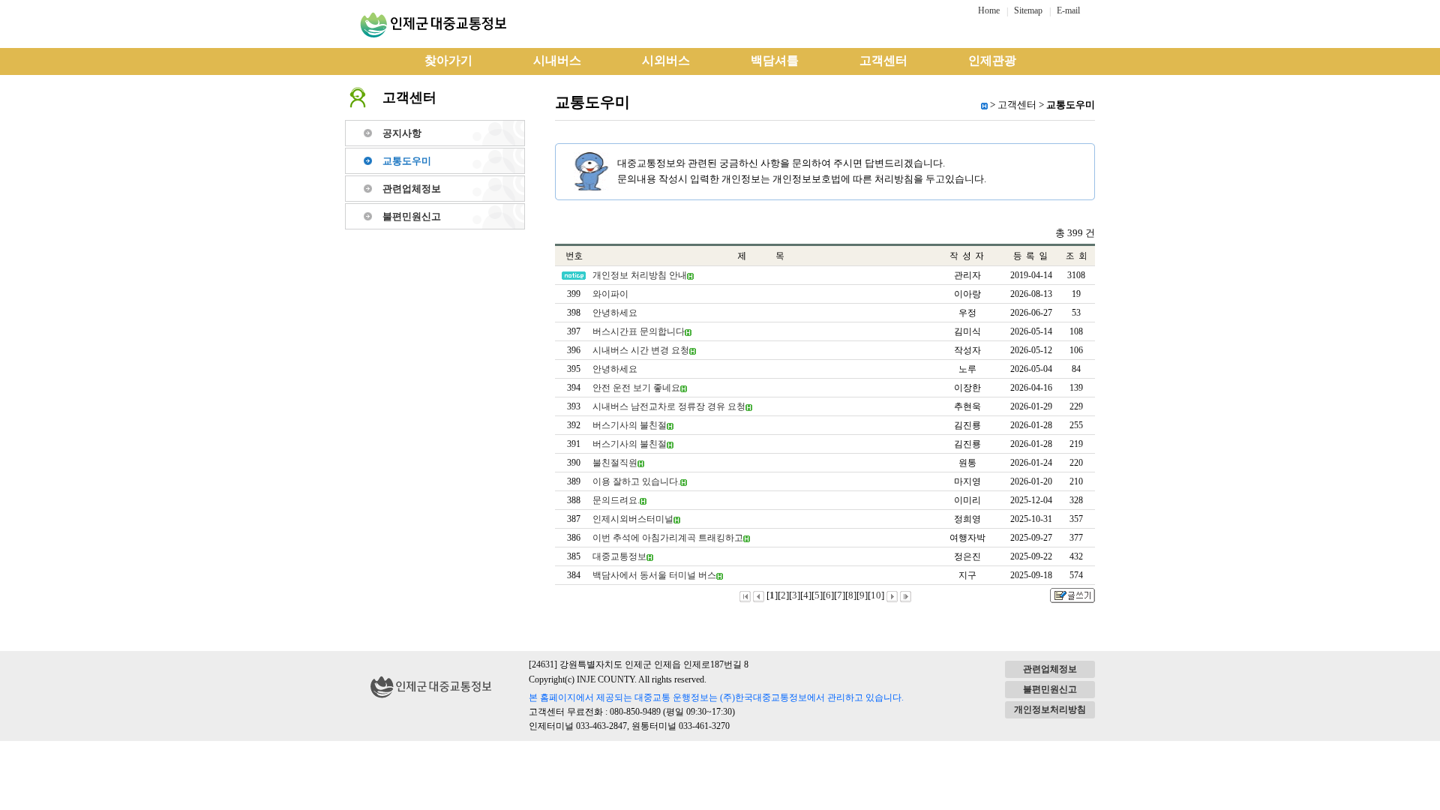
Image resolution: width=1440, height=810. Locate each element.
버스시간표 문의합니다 (638, 331)
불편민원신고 (411, 216)
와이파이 (610, 294)
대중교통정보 (619, 556)
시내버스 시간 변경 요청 (640, 350)
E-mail (1068, 10)
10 (876, 595)
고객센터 (884, 60)
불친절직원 (615, 463)
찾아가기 (448, 60)
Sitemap (1028, 10)
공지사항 (402, 133)
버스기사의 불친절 (629, 425)
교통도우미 (406, 160)
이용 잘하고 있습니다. (636, 481)
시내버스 (557, 60)
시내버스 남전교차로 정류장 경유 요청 (669, 406)
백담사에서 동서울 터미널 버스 (654, 575)
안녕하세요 (615, 313)
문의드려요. (616, 500)
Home (989, 10)
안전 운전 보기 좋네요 (636, 387)
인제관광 (992, 60)
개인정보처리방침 (1050, 709)
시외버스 (666, 60)
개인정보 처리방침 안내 (639, 275)
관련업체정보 (411, 188)
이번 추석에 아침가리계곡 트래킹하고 (667, 537)
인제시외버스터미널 (633, 519)
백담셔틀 (775, 60)
